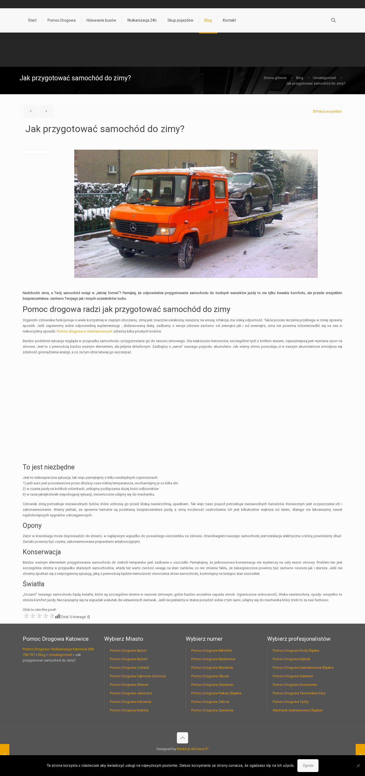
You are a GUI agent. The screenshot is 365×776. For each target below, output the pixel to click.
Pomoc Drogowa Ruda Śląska (296, 650)
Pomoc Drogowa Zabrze (210, 702)
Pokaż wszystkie (328, 111)
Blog (299, 78)
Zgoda (308, 765)
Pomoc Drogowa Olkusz (210, 676)
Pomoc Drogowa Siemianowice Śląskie (303, 668)
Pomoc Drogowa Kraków (129, 710)
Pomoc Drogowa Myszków (212, 668)
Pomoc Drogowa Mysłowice (213, 659)
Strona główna (275, 78)
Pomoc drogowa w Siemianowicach (84, 331)
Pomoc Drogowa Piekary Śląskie (216, 693)
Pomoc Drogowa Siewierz (293, 676)
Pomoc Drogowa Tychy (291, 702)
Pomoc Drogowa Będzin (128, 659)
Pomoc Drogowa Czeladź (129, 668)
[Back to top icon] (182, 737)
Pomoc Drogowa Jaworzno (131, 693)
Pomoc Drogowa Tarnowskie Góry (299, 693)
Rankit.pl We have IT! (192, 749)
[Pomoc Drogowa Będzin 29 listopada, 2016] (360, 754)
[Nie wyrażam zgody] (358, 765)
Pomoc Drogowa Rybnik (291, 659)
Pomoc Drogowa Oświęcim (212, 685)
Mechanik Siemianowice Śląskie (297, 710)
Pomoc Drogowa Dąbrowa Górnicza (138, 676)
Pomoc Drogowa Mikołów (211, 650)
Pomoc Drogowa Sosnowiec (295, 685)
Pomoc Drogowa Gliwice (129, 685)
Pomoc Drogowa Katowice (130, 702)
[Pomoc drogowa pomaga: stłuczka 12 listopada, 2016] (4, 754)
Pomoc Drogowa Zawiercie (212, 710)
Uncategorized (324, 78)
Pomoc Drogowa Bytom (128, 650)
